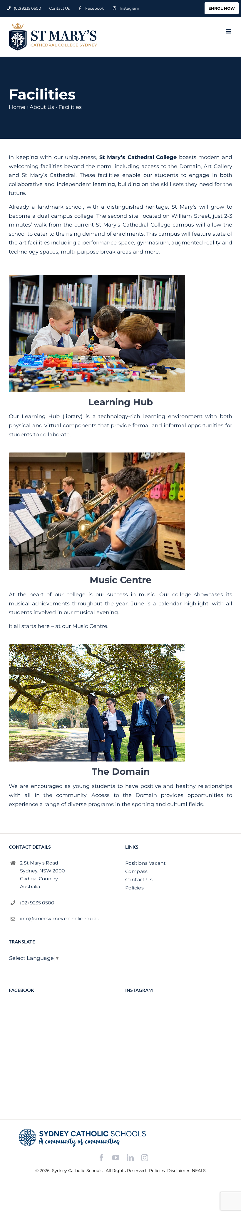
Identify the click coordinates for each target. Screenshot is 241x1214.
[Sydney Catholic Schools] (120, 1137)
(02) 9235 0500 (37, 903)
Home (17, 107)
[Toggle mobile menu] (229, 31)
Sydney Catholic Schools (78, 1170)
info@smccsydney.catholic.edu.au (60, 918)
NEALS (199, 1170)
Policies (157, 1170)
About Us (42, 107)
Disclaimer (179, 1170)
